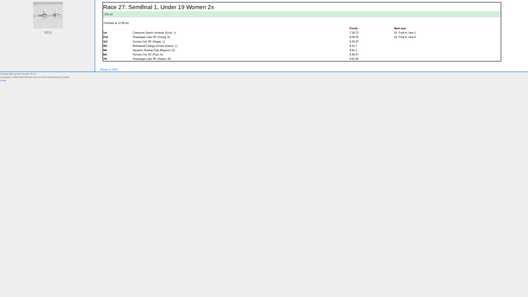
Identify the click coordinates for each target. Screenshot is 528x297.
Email (3, 80)
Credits (64, 77)
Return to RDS (109, 69)
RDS (48, 32)
